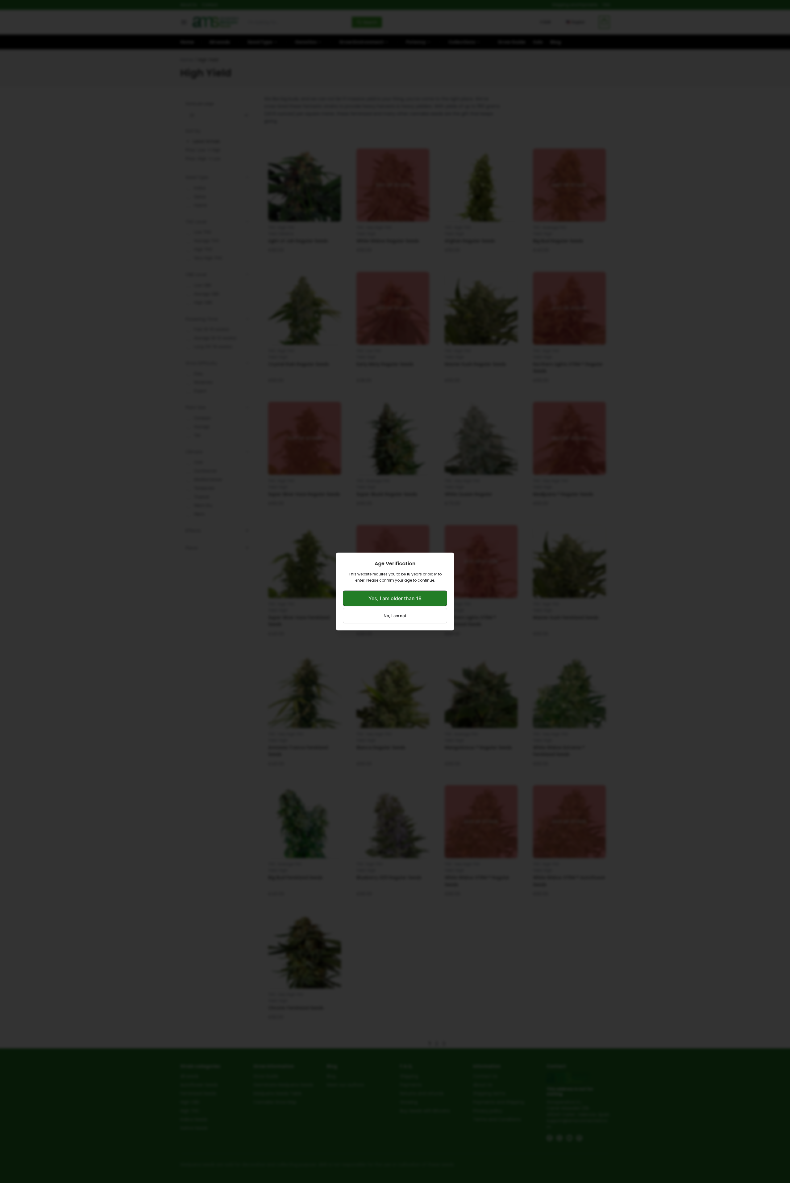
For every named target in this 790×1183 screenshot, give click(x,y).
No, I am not (395, 615)
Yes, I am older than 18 (395, 598)
